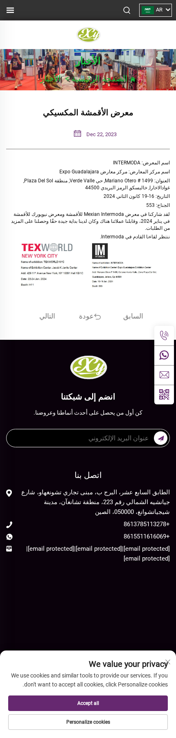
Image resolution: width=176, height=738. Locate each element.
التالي (47, 316)
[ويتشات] (164, 394)
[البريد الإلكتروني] (164, 375)
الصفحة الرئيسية (99, 78)
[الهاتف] (164, 335)
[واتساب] (164, 355)
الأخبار (50, 78)
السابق (133, 316)
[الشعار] (87, 34)
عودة (86, 316)
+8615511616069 (147, 536)
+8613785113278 (147, 524)
